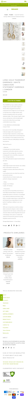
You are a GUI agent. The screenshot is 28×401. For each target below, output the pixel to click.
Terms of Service (6, 330)
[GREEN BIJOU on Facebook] (6, 348)
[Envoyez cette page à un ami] (19, 225)
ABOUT (4, 295)
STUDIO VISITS (6, 297)
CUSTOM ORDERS (7, 316)
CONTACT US (6, 325)
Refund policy (6, 333)
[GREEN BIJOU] (14, 9)
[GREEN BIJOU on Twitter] (3, 348)
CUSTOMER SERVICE (7, 322)
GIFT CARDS (6, 311)
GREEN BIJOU (15, 388)
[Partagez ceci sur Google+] (16, 225)
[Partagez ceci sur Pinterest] (14, 225)
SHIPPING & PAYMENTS (8, 314)
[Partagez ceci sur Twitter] (8, 225)
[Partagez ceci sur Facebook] (11, 225)
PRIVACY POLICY (7, 319)
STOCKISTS (5, 300)
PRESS (4, 305)
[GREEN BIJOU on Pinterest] (9, 348)
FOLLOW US (5, 327)
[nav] (3, 1)
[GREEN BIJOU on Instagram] (11, 348)
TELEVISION (5, 303)
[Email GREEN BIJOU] (14, 348)
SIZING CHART (6, 308)
